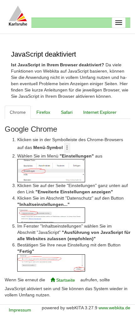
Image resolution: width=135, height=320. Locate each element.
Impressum (20, 309)
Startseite (65, 280)
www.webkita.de (114, 307)
